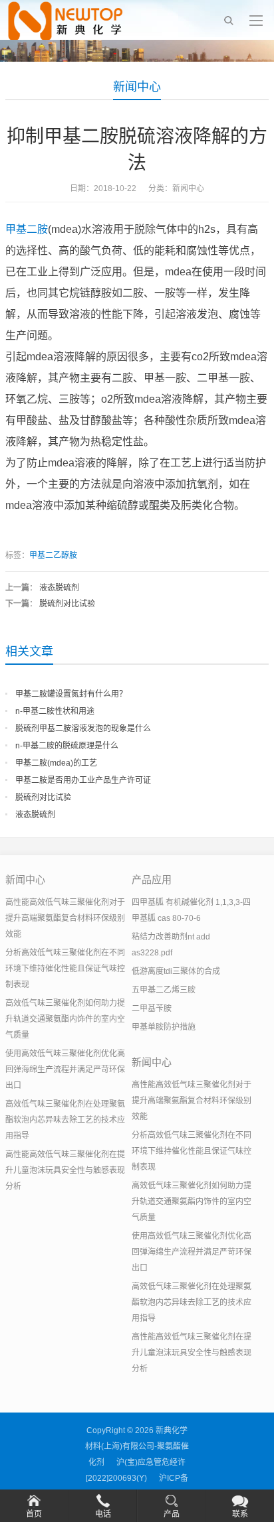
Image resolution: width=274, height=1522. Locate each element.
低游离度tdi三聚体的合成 (176, 971)
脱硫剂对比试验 (67, 603)
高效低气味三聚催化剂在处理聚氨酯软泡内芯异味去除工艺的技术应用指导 (65, 1120)
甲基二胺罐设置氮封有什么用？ (71, 694)
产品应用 (152, 879)
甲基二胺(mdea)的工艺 (56, 763)
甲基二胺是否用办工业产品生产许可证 (83, 780)
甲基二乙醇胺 (53, 555)
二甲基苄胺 (152, 1008)
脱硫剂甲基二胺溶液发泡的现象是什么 (83, 728)
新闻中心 (137, 87)
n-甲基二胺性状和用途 (54, 711)
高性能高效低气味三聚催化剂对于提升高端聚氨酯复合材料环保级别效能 (65, 918)
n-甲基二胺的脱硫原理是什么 (66, 745)
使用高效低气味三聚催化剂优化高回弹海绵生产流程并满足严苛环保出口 (65, 1069)
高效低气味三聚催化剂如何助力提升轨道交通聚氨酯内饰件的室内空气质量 (65, 1019)
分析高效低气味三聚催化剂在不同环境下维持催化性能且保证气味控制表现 (65, 968)
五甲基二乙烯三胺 (164, 990)
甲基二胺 (26, 229)
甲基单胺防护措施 (164, 1027)
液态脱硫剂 (59, 587)
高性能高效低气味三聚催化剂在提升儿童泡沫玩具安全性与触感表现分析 (65, 1170)
